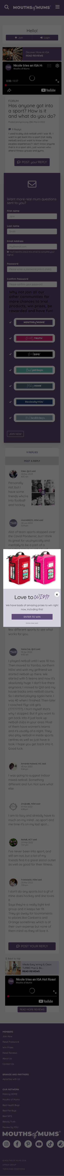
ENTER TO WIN (32, 616)
